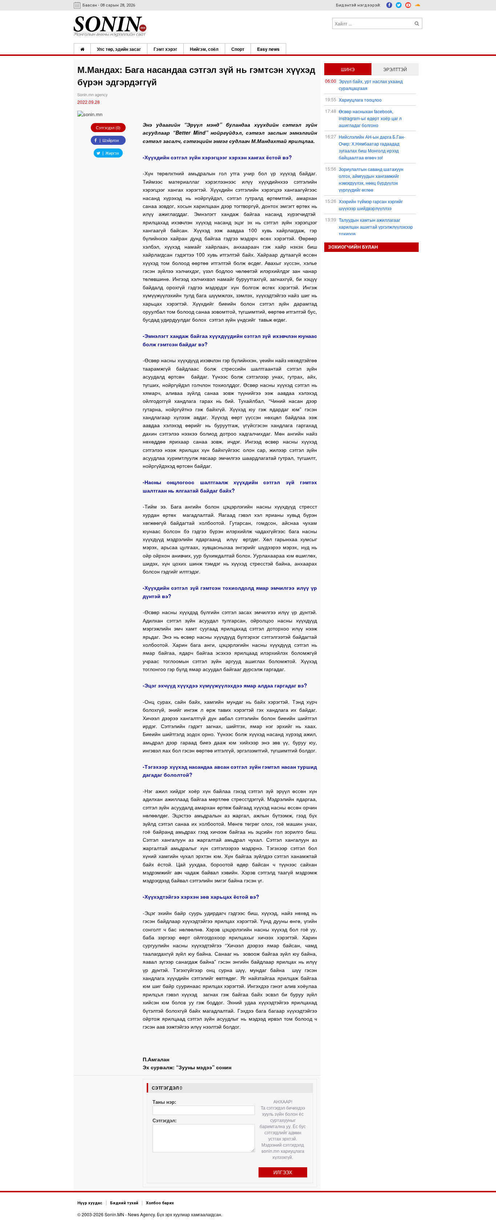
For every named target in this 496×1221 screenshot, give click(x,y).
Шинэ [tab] (348, 69)
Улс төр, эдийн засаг (119, 49)
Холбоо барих (160, 1203)
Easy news (268, 49)
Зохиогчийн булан (353, 247)
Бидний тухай (124, 1203)
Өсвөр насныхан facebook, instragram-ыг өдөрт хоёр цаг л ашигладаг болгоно (370, 118)
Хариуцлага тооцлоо (360, 100)
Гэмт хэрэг (165, 49)
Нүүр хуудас (89, 1203)
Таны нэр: (164, 1101)
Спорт (237, 49)
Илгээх (282, 1172)
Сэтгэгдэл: (164, 1120)
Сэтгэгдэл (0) (108, 127)
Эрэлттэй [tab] (395, 69)
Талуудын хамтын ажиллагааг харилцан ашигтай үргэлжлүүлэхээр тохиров (376, 227)
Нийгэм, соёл (204, 49)
